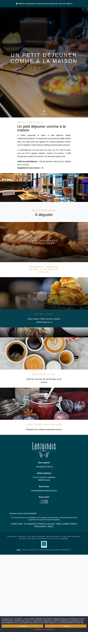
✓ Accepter (22, 626)
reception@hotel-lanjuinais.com (44, 491)
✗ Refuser (65, 626)
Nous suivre (44, 497)
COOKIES (55, 538)
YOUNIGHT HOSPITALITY (62, 549)
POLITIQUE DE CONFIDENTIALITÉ (39, 538)
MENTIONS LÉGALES (54, 536)
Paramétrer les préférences (44, 629)
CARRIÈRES (64, 538)
